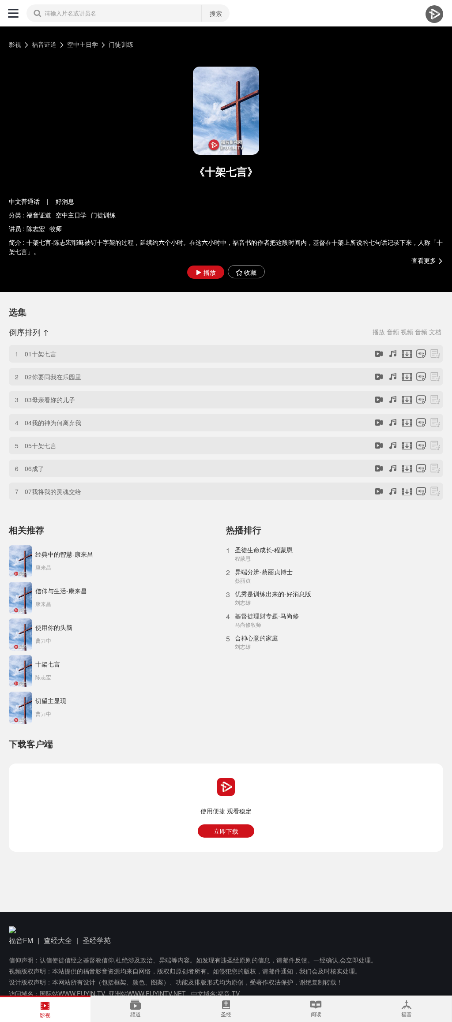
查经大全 (58, 940)
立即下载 (226, 831)
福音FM (21, 940)
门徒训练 (121, 44)
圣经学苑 (97, 940)
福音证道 (44, 44)
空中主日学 (82, 44)
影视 (15, 44)
